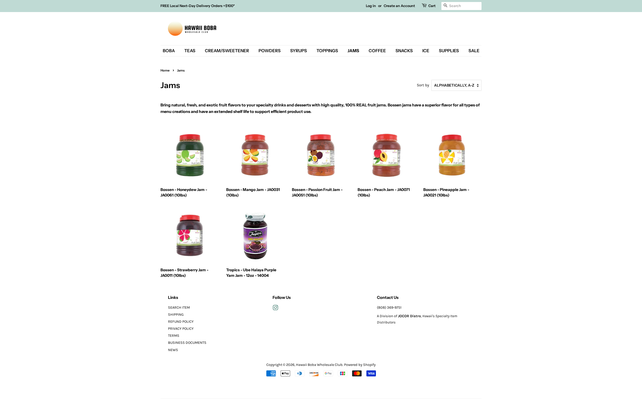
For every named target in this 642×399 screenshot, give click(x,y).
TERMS (173, 336)
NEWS (173, 350)
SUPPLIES (449, 50)
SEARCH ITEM (179, 307)
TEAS (189, 50)
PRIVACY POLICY (181, 328)
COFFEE (377, 50)
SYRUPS (298, 50)
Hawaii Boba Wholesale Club (319, 365)
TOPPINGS (327, 50)
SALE (473, 50)
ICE (425, 50)
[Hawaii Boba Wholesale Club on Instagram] (275, 309)
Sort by (423, 85)
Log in (371, 6)
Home (165, 70)
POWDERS (270, 50)
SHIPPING (176, 314)
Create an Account (399, 6)
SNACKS (404, 50)
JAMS (353, 50)
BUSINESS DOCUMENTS (187, 343)
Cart (432, 6)
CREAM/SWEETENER (227, 50)
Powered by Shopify (360, 365)
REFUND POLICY (181, 321)
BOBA (169, 50)
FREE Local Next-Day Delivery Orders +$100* (197, 6)
